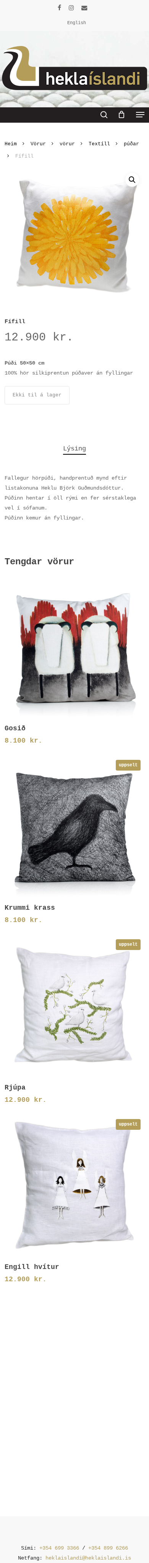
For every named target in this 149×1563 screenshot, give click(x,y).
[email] (84, 7)
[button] (140, 114)
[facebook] (59, 7)
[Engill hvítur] (75, 1185)
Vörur (38, 144)
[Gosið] (75, 646)
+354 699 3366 (59, 1548)
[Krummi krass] (75, 826)
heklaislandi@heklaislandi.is (88, 1558)
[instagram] (71, 7)
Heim (11, 144)
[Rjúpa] (75, 1005)
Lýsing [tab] (74, 448)
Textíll (99, 144)
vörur (67, 144)
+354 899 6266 (108, 1548)
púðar (131, 144)
